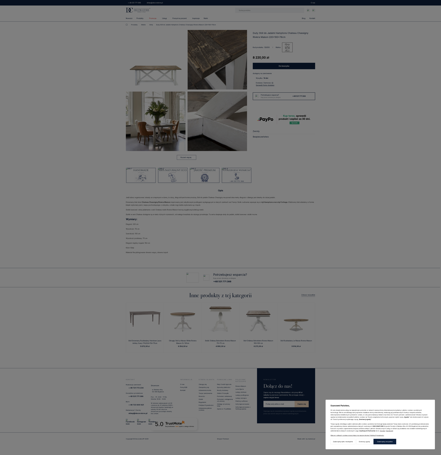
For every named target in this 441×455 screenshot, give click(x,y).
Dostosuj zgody (364, 441)
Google (382, 431)
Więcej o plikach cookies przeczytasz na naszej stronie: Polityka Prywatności (357, 435)
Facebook (389, 431)
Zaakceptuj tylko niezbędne (343, 441)
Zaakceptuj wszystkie (385, 441)
